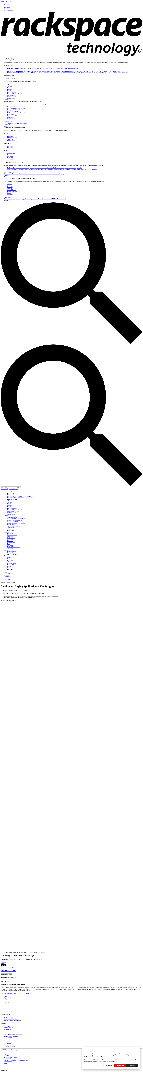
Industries (6, 126)
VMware (9, 86)
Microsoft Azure (11, 96)
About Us (9, 184)
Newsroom (10, 194)
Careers (9, 193)
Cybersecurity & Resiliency (14, 115)
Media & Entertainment (13, 157)
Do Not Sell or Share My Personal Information (16, 1060)
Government (10, 146)
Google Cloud (11, 98)
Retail (8, 155)
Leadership (10, 187)
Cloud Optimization (12, 111)
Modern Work (11, 118)
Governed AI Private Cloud (11, 1019)
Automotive (10, 156)
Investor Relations (12, 191)
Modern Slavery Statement (11, 1057)
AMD (8, 84)
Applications (10, 117)
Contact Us (4, 489)
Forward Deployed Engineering (12, 1020)
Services (6, 99)
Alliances (9, 188)
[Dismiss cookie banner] (137, 1050)
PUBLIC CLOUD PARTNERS (15, 93)
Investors (6, 1000)
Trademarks (7, 1052)
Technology (10, 159)
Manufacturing (11, 153)
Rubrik (9, 90)
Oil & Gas (10, 139)
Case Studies (52, 169)
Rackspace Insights (44, 168)
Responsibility (7, 1058)
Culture (9, 185)
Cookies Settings (107, 1065)
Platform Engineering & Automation (16, 112)
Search (18, 487)
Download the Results (6, 974)
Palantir (9, 87)
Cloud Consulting (12, 107)
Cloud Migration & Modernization (16, 108)
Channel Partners (11, 190)
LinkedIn (29, 952)
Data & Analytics (11, 114)
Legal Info (6, 1055)
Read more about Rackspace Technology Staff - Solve (15, 993)
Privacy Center (8, 1061)
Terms (5, 1054)
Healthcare (10, 136)
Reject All (132, 1065)
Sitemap (6, 1063)
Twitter (22, 952)
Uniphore (9, 89)
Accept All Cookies (119, 1065)
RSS (43, 952)
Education (10, 147)
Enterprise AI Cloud (9, 58)
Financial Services (12, 137)
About (5, 177)
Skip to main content (6, 1)
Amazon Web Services (13, 95)
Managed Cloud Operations (14, 109)
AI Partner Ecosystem (9, 78)
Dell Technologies (12, 92)
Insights (6, 160)
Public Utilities (11, 140)
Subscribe (3, 962)
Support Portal (8, 998)
